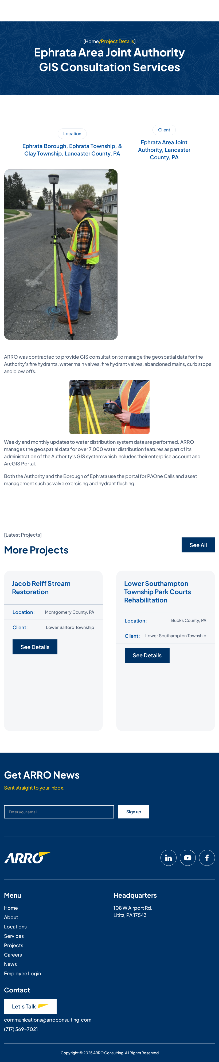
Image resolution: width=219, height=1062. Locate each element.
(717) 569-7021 (21, 1029)
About (11, 917)
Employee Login (22, 973)
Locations (15, 926)
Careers (13, 954)
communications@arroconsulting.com (47, 1020)
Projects (13, 945)
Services (14, 936)
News (10, 964)
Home (92, 41)
